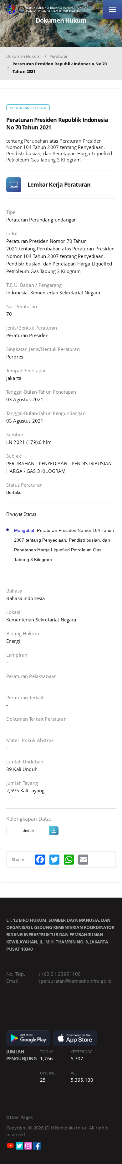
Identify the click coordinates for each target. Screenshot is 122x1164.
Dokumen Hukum (23, 56)
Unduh (28, 830)
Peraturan (59, 56)
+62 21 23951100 (61, 974)
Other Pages (19, 1117)
